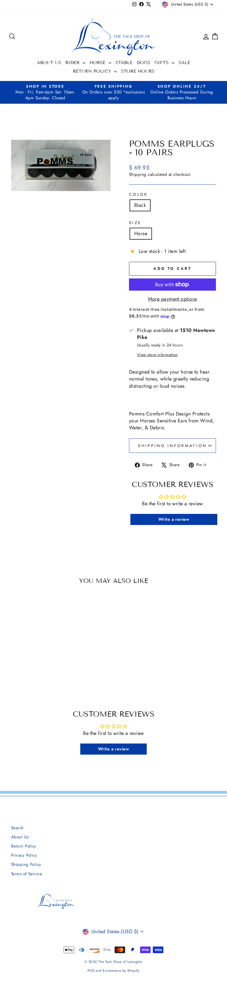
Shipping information (172, 445)
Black (140, 205)
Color (138, 194)
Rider (73, 62)
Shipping (137, 174)
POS (90, 970)
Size (135, 222)
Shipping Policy (26, 864)
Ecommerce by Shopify (121, 970)
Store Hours (137, 71)
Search (17, 828)
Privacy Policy (24, 855)
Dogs (143, 62)
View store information (157, 354)
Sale (184, 62)
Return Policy (93, 71)
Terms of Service (26, 874)
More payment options (172, 299)
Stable (124, 62)
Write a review (173, 519)
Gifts (162, 62)
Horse (98, 62)
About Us (49, 62)
